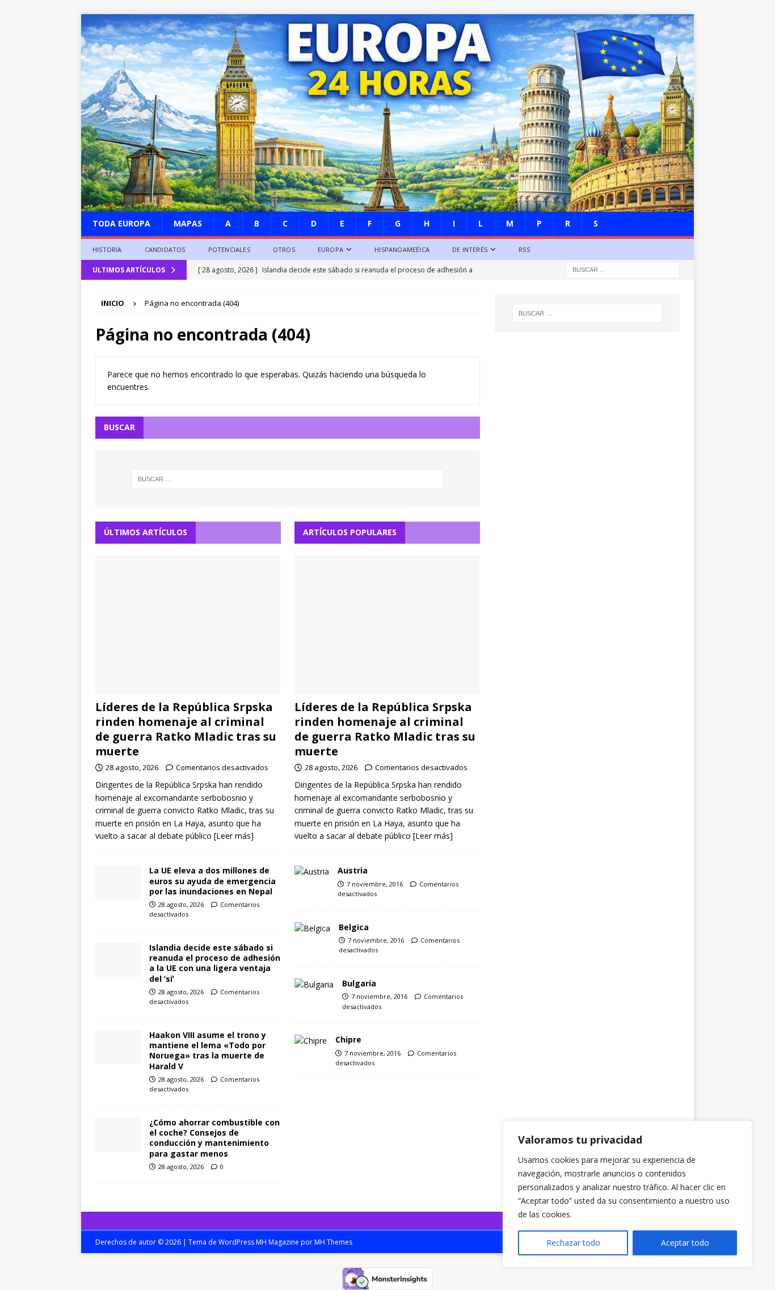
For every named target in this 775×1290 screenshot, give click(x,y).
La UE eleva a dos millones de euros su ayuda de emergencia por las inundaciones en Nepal (212, 880)
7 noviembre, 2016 (375, 884)
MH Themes (333, 1242)
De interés (469, 249)
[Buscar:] (623, 269)
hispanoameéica (401, 249)
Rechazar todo (573, 1242)
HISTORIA (107, 249)
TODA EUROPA (121, 223)
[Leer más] (234, 835)
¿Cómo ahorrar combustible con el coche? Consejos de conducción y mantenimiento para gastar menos (214, 1138)
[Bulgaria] (314, 984)
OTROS (284, 249)
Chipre (348, 1039)
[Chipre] (310, 1041)
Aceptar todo (685, 1242)
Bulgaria (359, 983)
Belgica (354, 927)
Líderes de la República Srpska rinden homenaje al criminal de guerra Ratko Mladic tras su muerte (185, 729)
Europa (330, 249)
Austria (353, 870)
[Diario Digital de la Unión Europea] (387, 205)
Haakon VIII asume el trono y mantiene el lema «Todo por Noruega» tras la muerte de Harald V (207, 1051)
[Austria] (311, 871)
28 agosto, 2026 (132, 767)
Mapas (188, 223)
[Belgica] (312, 928)
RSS (524, 249)
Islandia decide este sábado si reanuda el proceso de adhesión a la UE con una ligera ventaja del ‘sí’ (214, 963)
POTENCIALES (229, 249)
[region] (627, 1194)
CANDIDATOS (165, 249)
